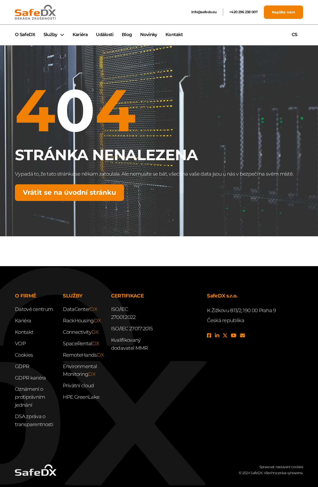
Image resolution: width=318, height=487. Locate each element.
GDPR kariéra (30, 378)
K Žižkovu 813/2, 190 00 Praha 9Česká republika (241, 315)
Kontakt (174, 34)
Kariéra (80, 34)
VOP (20, 343)
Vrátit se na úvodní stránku (69, 192)
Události (104, 34)
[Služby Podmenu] (62, 35)
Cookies (24, 355)
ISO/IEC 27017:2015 (132, 329)
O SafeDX (25, 34)
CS (295, 34)
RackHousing (82, 321)
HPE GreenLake (81, 397)
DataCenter (80, 309)
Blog (127, 34)
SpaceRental (81, 343)
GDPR (22, 366)
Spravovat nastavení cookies (281, 467)
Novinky (148, 34)
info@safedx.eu (204, 12)
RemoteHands (83, 355)
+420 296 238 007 (243, 12)
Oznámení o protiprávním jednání (30, 397)
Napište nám (283, 12)
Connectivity (80, 332)
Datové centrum (34, 309)
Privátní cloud (78, 386)
